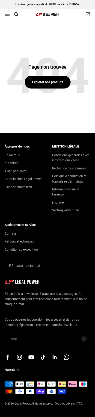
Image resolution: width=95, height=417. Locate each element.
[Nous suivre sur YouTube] (31, 357)
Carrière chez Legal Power (23, 179)
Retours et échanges (19, 241)
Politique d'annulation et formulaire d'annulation (69, 178)
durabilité (11, 163)
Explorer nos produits (47, 82)
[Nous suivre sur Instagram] (19, 357)
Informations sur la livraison (65, 191)
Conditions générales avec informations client (70, 157)
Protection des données (69, 168)
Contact (10, 233)
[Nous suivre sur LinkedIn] (55, 357)
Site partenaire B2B (18, 187)
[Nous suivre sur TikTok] (43, 357)
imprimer (58, 202)
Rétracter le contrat (24, 265)
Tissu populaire (15, 171)
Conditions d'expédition (21, 249)
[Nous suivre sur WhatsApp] (66, 357)
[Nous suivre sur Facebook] (8, 357)
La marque (12, 155)
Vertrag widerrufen (65, 210)
